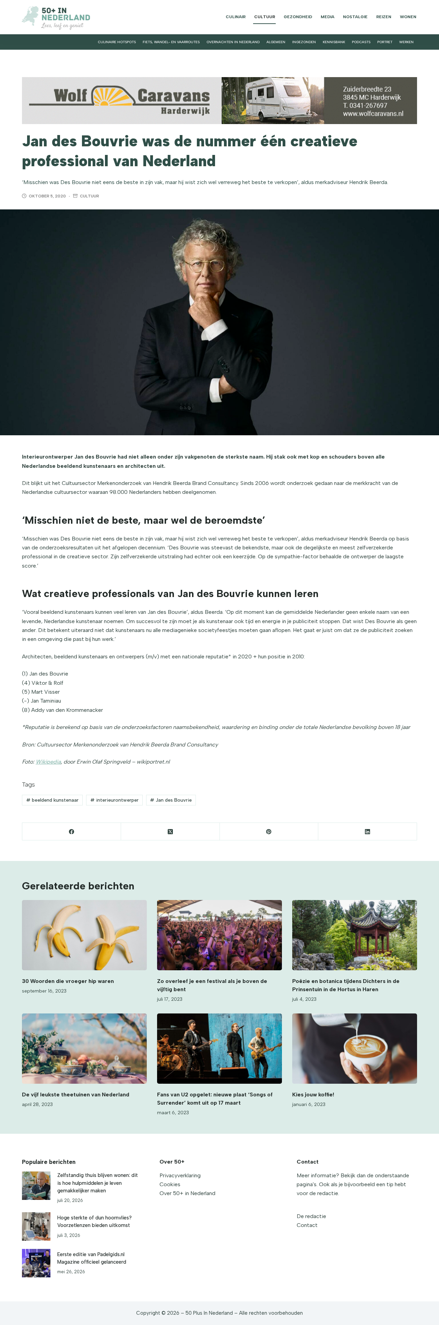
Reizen (383, 16)
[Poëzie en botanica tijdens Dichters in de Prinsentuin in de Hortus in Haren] (354, 935)
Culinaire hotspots (117, 42)
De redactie (311, 1216)
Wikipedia (48, 761)
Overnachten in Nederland (233, 42)
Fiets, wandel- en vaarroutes (171, 42)
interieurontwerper (114, 800)
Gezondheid (298, 16)
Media (327, 16)
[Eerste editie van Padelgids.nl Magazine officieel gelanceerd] (36, 1263)
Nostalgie (355, 16)
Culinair (236, 16)
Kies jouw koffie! (313, 1094)
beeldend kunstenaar (52, 800)
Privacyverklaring (180, 1175)
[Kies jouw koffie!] (354, 1048)
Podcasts (361, 42)
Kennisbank (334, 42)
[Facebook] (71, 831)
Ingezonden (304, 42)
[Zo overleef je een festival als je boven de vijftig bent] (219, 935)
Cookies (169, 1184)
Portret (384, 42)
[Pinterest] (269, 831)
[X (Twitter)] (170, 831)
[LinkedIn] (367, 831)
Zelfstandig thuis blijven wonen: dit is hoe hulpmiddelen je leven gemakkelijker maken (97, 1182)
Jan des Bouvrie (171, 800)
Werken (406, 42)
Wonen (408, 16)
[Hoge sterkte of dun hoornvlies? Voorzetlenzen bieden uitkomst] (36, 1226)
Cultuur (264, 16)
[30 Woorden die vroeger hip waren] (84, 935)
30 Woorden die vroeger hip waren (68, 981)
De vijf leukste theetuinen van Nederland (75, 1094)
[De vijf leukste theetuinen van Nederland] (84, 1048)
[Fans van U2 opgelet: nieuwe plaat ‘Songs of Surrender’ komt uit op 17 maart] (219, 1048)
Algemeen (275, 42)
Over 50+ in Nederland (187, 1193)
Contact (307, 1225)
